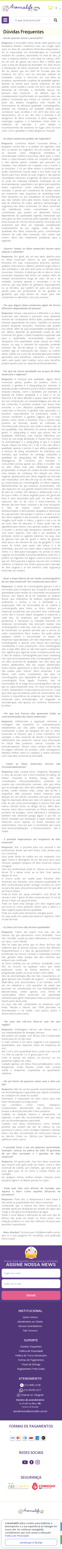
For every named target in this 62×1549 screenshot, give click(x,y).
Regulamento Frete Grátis (31, 1368)
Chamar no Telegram (32, 1394)
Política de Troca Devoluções (31, 1355)
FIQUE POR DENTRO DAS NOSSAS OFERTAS (31, 1263)
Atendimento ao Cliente (30, 1321)
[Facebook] (32, 1462)
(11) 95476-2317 (32, 1390)
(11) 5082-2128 (32, 1385)
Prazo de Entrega (31, 1364)
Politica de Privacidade (17, 1535)
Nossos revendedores (30, 1326)
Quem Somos (30, 1317)
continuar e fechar (31, 1542)
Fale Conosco (30, 1330)
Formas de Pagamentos (31, 1359)
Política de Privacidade (31, 1351)
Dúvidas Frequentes (31, 1346)
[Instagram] (25, 1462)
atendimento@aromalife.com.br (30, 1411)
